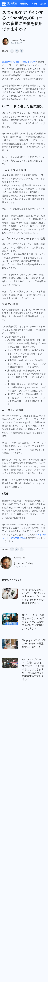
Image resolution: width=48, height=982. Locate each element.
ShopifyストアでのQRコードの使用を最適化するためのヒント (34, 643)
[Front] (9, 3)
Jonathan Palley (18, 40)
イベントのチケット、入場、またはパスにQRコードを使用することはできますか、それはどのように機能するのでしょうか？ (33, 669)
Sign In (43, 3)
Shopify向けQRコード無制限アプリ (19, 61)
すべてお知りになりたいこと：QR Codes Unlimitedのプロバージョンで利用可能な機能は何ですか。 (33, 596)
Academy (24, 3)
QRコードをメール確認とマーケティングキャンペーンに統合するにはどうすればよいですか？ (33, 621)
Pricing (34, 3)
